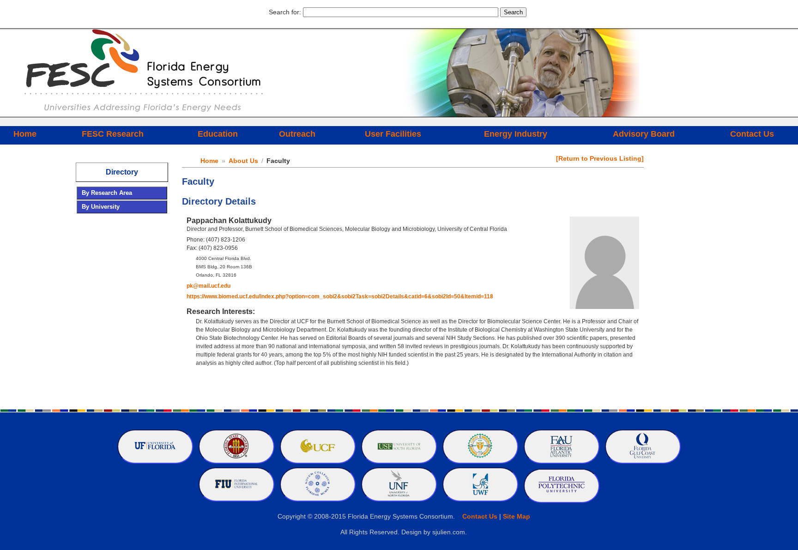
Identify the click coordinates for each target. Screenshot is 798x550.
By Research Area (107, 192)
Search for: (285, 12)
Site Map (516, 516)
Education (218, 134)
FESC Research (113, 134)
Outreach (297, 134)
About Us (243, 160)
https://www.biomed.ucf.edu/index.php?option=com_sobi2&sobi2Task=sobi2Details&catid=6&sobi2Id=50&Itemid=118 (340, 296)
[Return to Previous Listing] (600, 158)
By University (101, 206)
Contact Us (752, 134)
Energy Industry (515, 134)
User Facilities (393, 134)
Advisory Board (644, 134)
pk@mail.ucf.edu (208, 286)
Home (24, 134)
